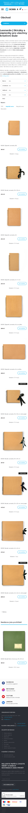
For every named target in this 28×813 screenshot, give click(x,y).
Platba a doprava (8, 733)
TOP (2, 106)
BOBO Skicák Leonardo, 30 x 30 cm (10, 458)
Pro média (6, 744)
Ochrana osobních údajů (9, 756)
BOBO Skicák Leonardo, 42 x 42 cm (10, 548)
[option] (14, 648)
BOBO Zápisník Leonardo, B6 (9, 145)
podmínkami (16, 789)
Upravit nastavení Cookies (10, 748)
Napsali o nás (7, 746)
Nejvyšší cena (20, 106)
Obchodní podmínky (8, 755)
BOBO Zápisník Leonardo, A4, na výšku (11, 324)
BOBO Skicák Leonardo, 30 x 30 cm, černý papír (14, 503)
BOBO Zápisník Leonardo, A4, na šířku (11, 369)
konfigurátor (5, 76)
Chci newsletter (9, 784)
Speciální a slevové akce (9, 742)
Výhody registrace (8, 735)
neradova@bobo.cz (21, 725)
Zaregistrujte (7, 4)
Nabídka (6, 23)
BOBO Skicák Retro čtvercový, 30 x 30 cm (12, 659)
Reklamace (6, 736)
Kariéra (5, 740)
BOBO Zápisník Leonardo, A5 (8, 235)
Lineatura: (4, 85)
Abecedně (3, 109)
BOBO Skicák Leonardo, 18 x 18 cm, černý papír (13, 414)
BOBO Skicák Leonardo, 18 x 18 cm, (10, 190)
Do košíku (22, 149)
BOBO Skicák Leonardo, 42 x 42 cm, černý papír (14, 593)
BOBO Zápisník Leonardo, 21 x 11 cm (10, 279)
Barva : (4, 81)
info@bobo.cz (7, 719)
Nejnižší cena (10, 106)
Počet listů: (4, 95)
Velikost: (4, 90)
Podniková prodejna (8, 738)
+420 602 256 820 (8, 717)
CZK (25, 9)
